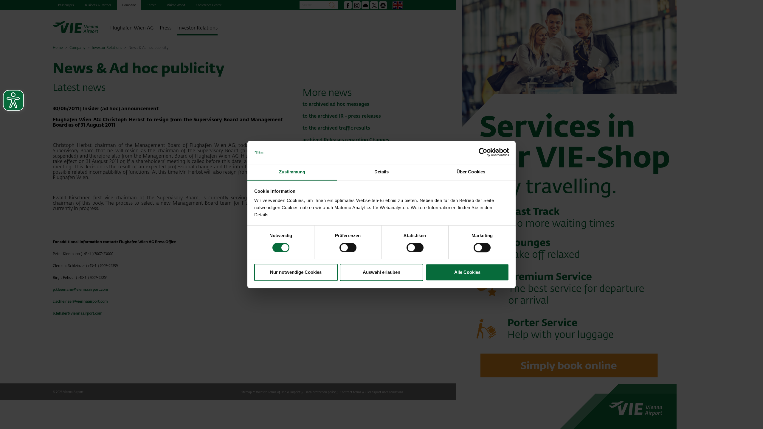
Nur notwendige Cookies (296, 272)
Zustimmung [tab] (292, 171)
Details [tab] (381, 171)
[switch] (347, 247)
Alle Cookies (467, 272)
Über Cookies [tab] (471, 171)
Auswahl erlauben (381, 272)
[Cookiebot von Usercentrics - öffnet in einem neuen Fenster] (483, 152)
